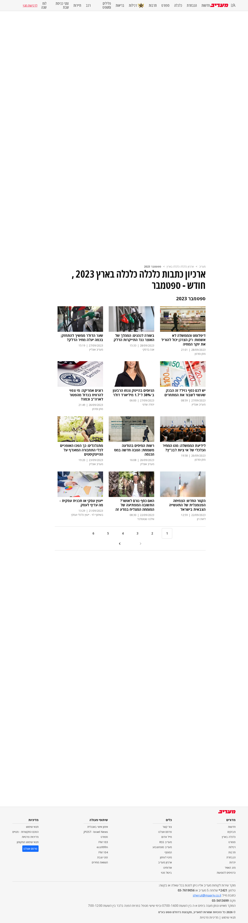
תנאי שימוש (32, 827)
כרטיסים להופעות (226, 872)
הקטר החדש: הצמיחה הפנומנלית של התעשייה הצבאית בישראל (187, 505)
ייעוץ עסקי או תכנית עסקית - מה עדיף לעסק (81, 503)
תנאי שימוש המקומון (28, 842)
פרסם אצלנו (165, 832)
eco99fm (102, 847)
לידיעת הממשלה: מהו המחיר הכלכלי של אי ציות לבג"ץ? (184, 447)
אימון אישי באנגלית (97, 827)
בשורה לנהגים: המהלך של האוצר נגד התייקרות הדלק (134, 337)
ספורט (165, 5)
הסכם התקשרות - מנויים (25, 832)
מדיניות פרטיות (30, 837)
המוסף (168, 852)
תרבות (153, 5)
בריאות (120, 5)
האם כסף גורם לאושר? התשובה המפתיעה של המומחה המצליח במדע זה (134, 505)
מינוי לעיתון (166, 857)
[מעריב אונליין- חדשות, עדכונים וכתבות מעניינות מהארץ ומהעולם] (219, 5)
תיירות (77, 5)
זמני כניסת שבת (62, 5)
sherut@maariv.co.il (207, 895)
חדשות (206, 5)
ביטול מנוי (166, 872)
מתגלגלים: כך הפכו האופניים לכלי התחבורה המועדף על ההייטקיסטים (81, 450)
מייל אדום (166, 837)
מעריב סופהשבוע (162, 847)
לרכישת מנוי (30, 5)
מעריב (202, 266)
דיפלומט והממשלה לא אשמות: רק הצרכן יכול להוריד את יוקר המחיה (183, 339)
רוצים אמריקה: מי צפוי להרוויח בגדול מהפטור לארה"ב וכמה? (86, 394)
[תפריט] (233, 5)
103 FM (103, 842)
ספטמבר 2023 (152, 266)
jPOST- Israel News (96, 832)
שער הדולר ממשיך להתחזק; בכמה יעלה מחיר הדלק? (82, 337)
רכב (88, 5)
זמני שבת (102, 857)
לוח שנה (43, 5)
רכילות (133, 5)
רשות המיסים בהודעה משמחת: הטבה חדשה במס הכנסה (134, 450)
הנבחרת (192, 5)
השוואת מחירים (100, 862)
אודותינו (167, 867)
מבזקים (231, 832)
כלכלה (178, 5)
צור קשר (167, 827)
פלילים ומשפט (106, 5)
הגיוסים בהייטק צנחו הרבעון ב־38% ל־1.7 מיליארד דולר (133, 392)
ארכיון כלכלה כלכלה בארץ (180, 266)
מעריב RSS (165, 842)
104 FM (103, 852)
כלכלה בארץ (229, 837)
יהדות (232, 862)
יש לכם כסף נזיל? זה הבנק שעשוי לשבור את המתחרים (185, 392)
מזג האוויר (230, 867)
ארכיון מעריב (165, 862)
